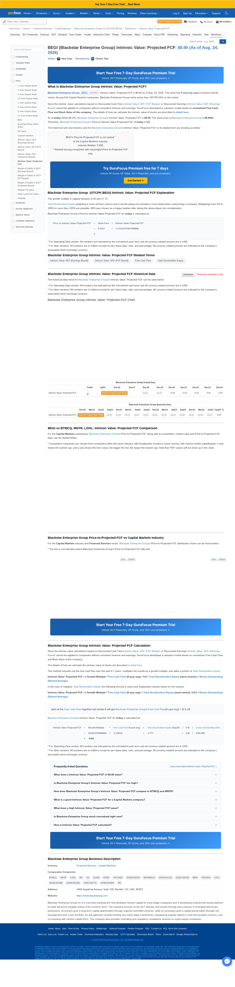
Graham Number (25, 135)
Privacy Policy (87, 928)
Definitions (130, 28)
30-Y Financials (30, 34)
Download (188, 274)
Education (201, 13)
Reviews (132, 13)
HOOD (106, 877)
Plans (158, 934)
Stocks (26, 28)
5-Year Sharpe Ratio (27, 94)
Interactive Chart (101, 34)
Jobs (64, 928)
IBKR (195, 877)
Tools (108, 13)
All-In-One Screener (177, 928)
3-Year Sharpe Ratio (27, 90)
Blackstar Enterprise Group (63, 92)
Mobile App (101, 928)
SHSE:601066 (73, 883)
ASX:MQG (118, 877)
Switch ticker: (196, 41)
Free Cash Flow (143, 260)
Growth (19, 75)
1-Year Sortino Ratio (27, 103)
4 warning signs (190, 92)
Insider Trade (76, 934)
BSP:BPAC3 (149, 877)
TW (119, 883)
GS (87, 877)
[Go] (223, 41)
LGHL (73, 877)
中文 (165, 928)
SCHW (96, 877)
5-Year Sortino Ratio (27, 111)
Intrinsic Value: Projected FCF (154, 28)
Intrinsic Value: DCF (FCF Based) (141, 104)
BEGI (90, 93)
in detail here (181, 112)
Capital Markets (63, 28)
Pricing (120, 13)
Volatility (21, 198)
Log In (176, 13)
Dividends (20, 203)
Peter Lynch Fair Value (28, 194)
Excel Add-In (169, 934)
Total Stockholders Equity (61, 204)
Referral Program (117, 928)
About (57, 928)
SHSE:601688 (56, 883)
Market (84, 13)
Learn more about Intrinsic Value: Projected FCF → (193, 766)
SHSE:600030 (133, 877)
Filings (115, 34)
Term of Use (73, 928)
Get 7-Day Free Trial (169, 21)
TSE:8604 (206, 877)
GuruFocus (14, 28)
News (96, 13)
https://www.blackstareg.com (92, 895)
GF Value (22, 131)
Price (18, 81)
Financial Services (42, 28)
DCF (53, 34)
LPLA (217, 877)
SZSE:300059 (182, 877)
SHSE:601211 (165, 877)
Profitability (21, 69)
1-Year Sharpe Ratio (27, 86)
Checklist (197, 34)
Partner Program (135, 928)
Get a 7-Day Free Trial (114, 393)
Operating (185, 34)
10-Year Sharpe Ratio (28, 98)
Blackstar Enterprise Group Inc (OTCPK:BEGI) (98, 28)
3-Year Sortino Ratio (27, 107)
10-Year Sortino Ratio (28, 116)
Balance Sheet (22, 215)
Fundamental (22, 57)
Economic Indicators (94, 934)
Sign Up (187, 13)
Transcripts (126, 34)
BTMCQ (53, 877)
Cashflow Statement (25, 221)
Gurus (56, 13)
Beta (20, 120)
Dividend (62, 34)
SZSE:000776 (90, 883)
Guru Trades (75, 34)
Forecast (44, 34)
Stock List (42, 934)
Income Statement (24, 209)
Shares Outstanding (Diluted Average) (214, 727)
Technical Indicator (24, 227)
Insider (87, 34)
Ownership (172, 34)
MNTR (63, 877)
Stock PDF (159, 34)
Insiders (70, 13)
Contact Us (156, 928)
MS (81, 877)
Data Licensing (148, 13)
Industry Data (112, 934)
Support (216, 13)
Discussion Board (145, 934)
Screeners (42, 13)
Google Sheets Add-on (186, 934)
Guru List (52, 934)
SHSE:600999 (107, 883)
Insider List (63, 934)
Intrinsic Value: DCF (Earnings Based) (69, 260)
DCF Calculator (128, 934)
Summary (15, 34)
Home (27, 13)
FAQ (147, 928)
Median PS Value (26, 190)
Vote (206, 34)
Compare (147, 34)
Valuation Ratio (23, 63)
